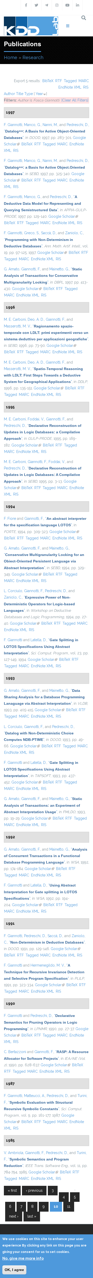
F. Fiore (10, 518)
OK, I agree (14, 1270)
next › (13, 1216)
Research (32, 57)
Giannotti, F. (30, 269)
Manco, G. (32, 125)
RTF (58, 81)
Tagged (70, 81)
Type (28, 94)
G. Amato (11, 269)
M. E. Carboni (15, 319)
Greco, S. (31, 233)
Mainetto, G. (59, 269)
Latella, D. (38, 640)
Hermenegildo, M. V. (47, 965)
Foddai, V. (36, 419)
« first (12, 1190)
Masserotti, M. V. (17, 326)
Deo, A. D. (36, 319)
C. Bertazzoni (15, 1052)
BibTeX (47, 81)
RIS (85, 87)
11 (68, 1206)
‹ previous (34, 1190)
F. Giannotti (13, 125)
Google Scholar (63, 216)
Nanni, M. (50, 125)
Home (10, 57)
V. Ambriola (13, 1153)
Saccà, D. (48, 233)
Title (19, 94)
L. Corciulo (13, 591)
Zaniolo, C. (74, 233)
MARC (84, 81)
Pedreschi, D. (77, 125)
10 (56, 1206)
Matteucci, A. (34, 1096)
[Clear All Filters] (74, 100)
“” (42, 203)
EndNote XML (69, 87)
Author (9, 94)
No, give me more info (23, 1258)
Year (39, 94)
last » (31, 1216)
